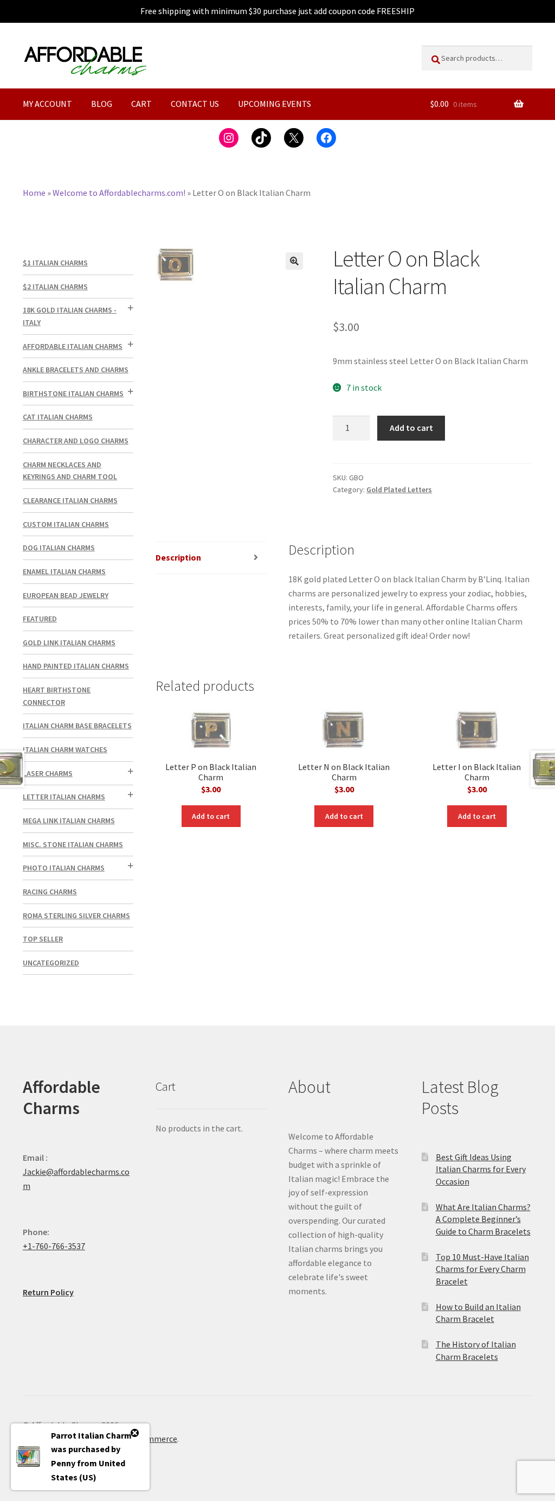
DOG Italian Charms (59, 547)
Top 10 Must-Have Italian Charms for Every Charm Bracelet (482, 1269)
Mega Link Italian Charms (69, 820)
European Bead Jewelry (65, 595)
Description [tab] (178, 557)
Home (34, 192)
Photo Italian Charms (64, 868)
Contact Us (195, 103)
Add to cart (411, 427)
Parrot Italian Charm (91, 1435)
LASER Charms (48, 773)
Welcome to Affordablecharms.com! (119, 192)
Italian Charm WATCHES (65, 749)
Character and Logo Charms (75, 441)
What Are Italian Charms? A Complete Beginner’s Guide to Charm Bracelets (483, 1219)
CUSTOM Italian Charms (66, 524)
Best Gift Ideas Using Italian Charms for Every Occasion (481, 1169)
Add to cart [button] (211, 816)
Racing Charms (50, 891)
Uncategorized (51, 963)
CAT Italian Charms (58, 417)
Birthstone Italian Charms (73, 393)
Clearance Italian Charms (70, 500)
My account (47, 103)
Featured (40, 619)
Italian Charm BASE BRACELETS (77, 725)
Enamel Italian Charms (64, 571)
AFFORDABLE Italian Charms (72, 346)
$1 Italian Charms (55, 263)
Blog (101, 103)
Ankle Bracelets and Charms (75, 369)
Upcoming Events (274, 103)
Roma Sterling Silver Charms (76, 915)
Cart (141, 103)
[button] (294, 261)
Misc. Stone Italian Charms (73, 844)
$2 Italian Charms (55, 286)
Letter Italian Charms (64, 797)
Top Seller (43, 939)
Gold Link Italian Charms (69, 642)
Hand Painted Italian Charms (76, 666)
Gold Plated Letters (399, 489)
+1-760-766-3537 (54, 1246)
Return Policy (48, 1292)
